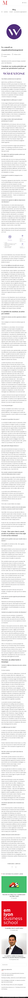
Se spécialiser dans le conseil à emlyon (14, 928)
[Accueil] (1, 11)
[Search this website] (14, 964)
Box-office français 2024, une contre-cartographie (12, 984)
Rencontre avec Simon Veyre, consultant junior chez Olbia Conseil (14, 895)
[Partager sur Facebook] (12, 867)
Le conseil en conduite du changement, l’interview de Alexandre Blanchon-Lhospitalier (14, 956)
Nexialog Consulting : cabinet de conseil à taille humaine (13, 977)
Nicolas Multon (6, 54)
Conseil (5, 56)
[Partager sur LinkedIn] (15, 867)
